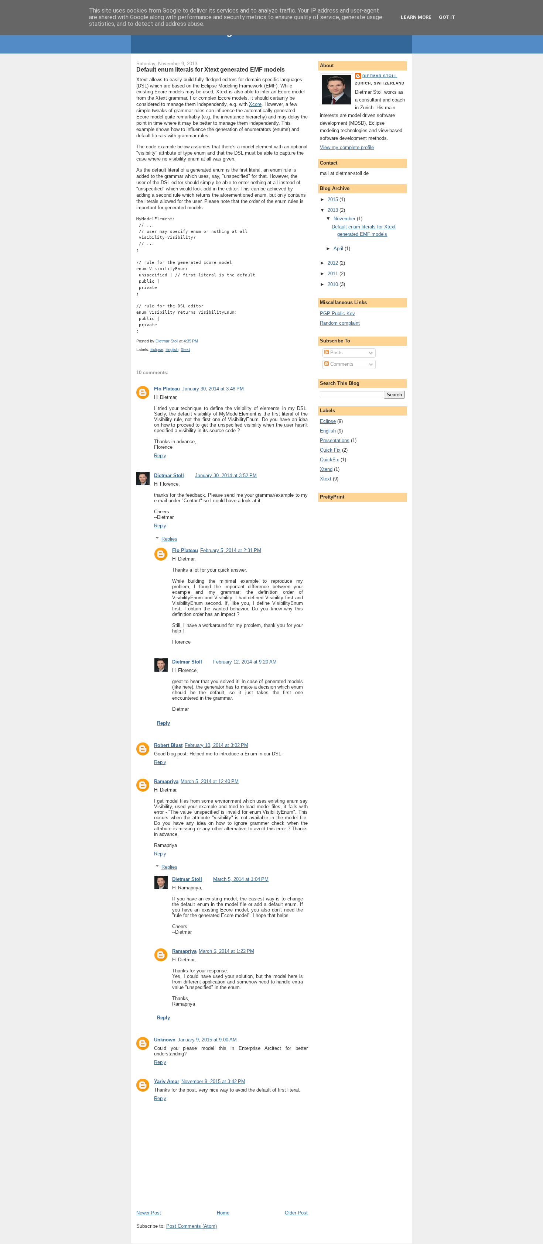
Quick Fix (330, 450)
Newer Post (148, 1213)
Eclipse (156, 349)
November (345, 218)
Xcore (255, 104)
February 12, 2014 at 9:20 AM (245, 662)
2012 (333, 263)
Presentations (334, 440)
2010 (333, 284)
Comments (341, 364)
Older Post (296, 1213)
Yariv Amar (166, 1081)
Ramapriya (166, 781)
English (171, 349)
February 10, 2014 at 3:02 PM (216, 745)
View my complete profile (347, 147)
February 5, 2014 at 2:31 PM (230, 550)
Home (223, 1213)
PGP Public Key (337, 313)
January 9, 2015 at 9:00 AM (207, 1040)
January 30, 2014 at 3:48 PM (213, 389)
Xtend (326, 469)
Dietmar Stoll (169, 475)
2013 (333, 210)
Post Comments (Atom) (191, 1226)
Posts (336, 352)
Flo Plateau (167, 389)
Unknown (164, 1040)
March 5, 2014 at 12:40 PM (210, 781)
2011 (333, 273)
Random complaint (340, 323)
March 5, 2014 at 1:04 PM (241, 879)
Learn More (416, 17)
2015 (333, 199)
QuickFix (329, 459)
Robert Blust (168, 745)
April (339, 248)
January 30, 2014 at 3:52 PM (226, 475)
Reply (160, 455)
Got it (447, 17)
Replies (169, 539)
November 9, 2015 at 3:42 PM (213, 1081)
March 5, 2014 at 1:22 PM (226, 951)
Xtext (185, 349)
